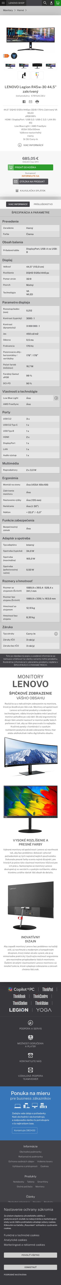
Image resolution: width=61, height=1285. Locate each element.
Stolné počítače (25, 1186)
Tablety (30, 1181)
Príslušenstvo (43, 204)
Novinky (37, 1202)
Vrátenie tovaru (45, 1161)
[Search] (45, 3)
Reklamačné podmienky (30, 1156)
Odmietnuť (30, 1267)
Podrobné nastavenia (15, 1275)
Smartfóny (42, 1181)
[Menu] (3, 3)
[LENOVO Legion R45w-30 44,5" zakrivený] (30, 38)
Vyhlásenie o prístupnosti (25, 1166)
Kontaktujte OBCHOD (24, 1130)
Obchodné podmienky (30, 1152)
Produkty (30, 1176)
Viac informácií (17, 204)
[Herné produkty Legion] (14, 56)
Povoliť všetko (30, 1255)
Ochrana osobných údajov (21, 1161)
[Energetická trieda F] (6, 56)
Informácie (30, 1146)
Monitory (8, 10)
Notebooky (18, 1181)
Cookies (45, 1166)
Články (30, 1196)
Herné (20, 10)
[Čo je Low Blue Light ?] (56, 398)
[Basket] (57, 3)
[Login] (51, 3)
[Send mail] (31, 102)
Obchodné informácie (19, 1202)
